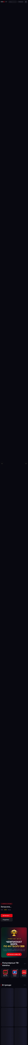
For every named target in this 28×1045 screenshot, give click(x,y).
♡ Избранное (20, 1)
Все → (25, 964)
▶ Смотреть (6, 915)
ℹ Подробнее (6, 919)
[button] (14, 942)
